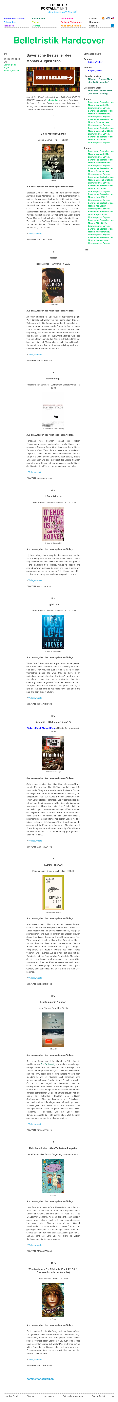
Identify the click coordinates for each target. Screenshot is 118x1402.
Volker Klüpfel (34, 728)
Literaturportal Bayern (10, 66)
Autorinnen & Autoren (14, 18)
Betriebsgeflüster (11, 70)
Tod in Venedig (48, 1064)
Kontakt (93, 18)
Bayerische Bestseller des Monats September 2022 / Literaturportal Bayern (101, 131)
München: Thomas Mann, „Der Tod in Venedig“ (100, 80)
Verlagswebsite (35, 233)
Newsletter (94, 22)
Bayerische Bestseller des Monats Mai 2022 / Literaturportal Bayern (101, 205)
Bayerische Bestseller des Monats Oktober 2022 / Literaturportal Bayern (101, 122)
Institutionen (67, 18)
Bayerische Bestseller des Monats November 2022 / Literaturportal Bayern (101, 113)
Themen (36, 22)
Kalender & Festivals (71, 25)
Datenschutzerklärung (73, 1396)
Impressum (48, 1396)
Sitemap (30, 1396)
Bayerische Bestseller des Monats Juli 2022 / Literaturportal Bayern (101, 139)
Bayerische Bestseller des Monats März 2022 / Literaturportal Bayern (101, 223)
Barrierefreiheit (98, 1396)
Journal (36, 25)
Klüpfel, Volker (95, 61)
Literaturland (38, 18)
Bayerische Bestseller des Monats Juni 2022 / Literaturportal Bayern (101, 197)
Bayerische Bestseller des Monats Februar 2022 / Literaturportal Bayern (101, 231)
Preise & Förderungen (71, 22)
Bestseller (53, 100)
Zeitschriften (10, 22)
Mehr (86, 249)
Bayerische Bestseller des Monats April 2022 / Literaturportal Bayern (101, 214)
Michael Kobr (48, 728)
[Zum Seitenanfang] (113, 1395)
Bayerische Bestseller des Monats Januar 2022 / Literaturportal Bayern (101, 240)
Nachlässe (9, 25)
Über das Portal (11, 1396)
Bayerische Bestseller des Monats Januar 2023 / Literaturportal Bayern (101, 105)
